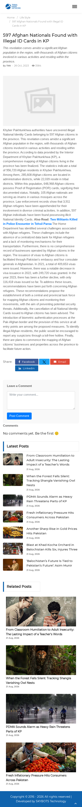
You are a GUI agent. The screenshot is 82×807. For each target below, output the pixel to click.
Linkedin (28, 368)
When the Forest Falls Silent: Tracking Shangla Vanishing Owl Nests (50, 480)
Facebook (28, 361)
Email (62, 361)
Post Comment (19, 415)
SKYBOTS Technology (51, 801)
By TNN (7, 65)
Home (11, 17)
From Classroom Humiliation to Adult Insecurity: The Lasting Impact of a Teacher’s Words (50, 460)
